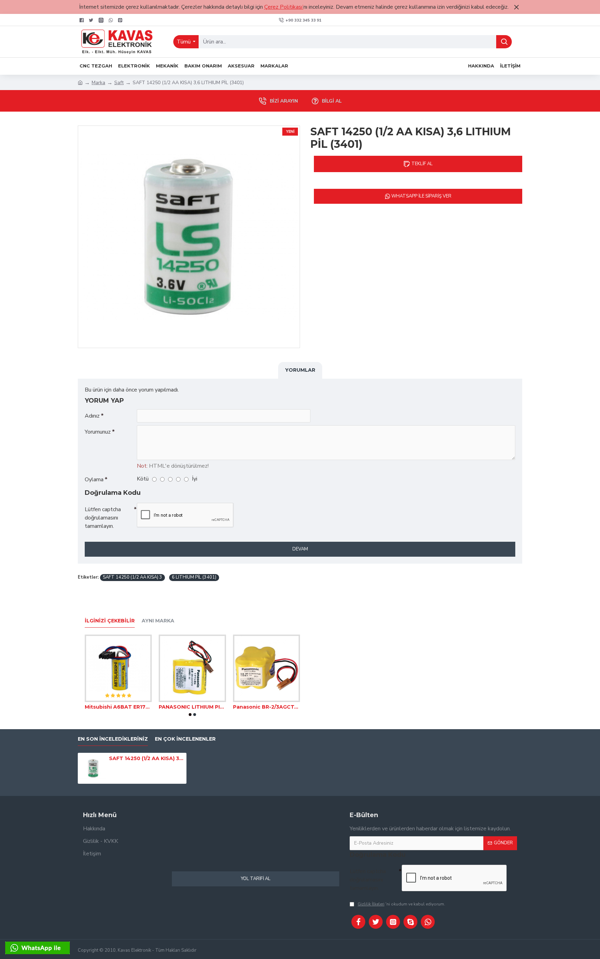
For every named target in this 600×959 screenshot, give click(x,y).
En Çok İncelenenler (185, 739)
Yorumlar (300, 370)
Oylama (94, 479)
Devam (300, 549)
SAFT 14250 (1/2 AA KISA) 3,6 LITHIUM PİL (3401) (146, 758)
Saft (119, 82)
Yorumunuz (98, 432)
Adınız (92, 416)
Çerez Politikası (283, 7)
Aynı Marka (158, 621)
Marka (98, 82)
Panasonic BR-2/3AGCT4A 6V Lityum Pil (266, 707)
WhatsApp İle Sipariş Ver (420, 196)
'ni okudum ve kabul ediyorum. (401, 904)
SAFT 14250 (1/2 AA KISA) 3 (132, 577)
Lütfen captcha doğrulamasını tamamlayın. (103, 518)
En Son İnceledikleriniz (113, 739)
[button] (190, 714)
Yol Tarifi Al (255, 879)
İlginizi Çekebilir (110, 621)
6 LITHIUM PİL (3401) (194, 577)
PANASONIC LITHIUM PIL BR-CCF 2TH (192, 707)
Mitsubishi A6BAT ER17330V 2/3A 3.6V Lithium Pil (118, 707)
